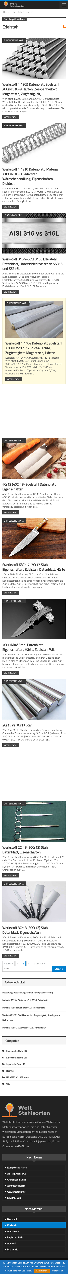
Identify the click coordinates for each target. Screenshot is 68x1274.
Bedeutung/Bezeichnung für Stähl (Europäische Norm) (27, 993)
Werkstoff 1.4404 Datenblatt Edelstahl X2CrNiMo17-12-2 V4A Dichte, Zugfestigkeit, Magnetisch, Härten (33, 348)
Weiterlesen (57, 1271)
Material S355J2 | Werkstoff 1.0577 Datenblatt (24, 1028)
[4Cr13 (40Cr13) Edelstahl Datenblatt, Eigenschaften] (34, 458)
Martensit (12, 1249)
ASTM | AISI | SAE (16, 1173)
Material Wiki (14, 1197)
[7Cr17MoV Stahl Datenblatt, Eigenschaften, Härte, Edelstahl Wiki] (34, 619)
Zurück (9, 963)
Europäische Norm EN (14, 40)
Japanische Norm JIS (15, 1064)
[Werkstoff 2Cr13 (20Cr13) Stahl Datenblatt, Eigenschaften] (34, 821)
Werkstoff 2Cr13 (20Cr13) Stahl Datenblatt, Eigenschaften (25, 849)
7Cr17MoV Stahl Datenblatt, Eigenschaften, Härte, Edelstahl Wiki (29, 647)
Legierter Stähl (15, 1237)
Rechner (10, 1071)
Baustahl (12, 1219)
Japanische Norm (16, 1185)
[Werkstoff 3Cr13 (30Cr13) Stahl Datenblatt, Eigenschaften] (34, 901)
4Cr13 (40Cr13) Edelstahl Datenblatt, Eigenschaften (29, 486)
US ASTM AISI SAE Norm (14, 215)
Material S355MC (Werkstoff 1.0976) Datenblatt (25, 1000)
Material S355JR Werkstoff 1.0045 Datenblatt (23, 1008)
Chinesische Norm (16, 1179)
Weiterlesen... (11, 117)
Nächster (38, 963)
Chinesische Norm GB (14, 440)
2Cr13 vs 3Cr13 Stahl (17, 725)
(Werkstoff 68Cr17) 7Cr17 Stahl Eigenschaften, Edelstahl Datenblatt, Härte (33, 567)
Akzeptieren (41, 1271)
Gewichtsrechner (16, 1191)
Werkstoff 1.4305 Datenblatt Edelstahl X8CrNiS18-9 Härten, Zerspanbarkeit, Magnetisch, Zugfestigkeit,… (30, 89)
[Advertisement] (34, 410)
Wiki (8, 1084)
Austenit (11, 1243)
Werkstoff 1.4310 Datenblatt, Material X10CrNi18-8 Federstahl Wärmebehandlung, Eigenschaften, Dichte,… (30, 176)
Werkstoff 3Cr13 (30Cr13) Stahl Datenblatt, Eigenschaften (25, 930)
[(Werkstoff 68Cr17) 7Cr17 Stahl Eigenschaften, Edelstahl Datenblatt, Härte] (34, 538)
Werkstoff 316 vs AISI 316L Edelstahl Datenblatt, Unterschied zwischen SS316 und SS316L (32, 264)
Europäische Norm (17, 1167)
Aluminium (13, 1231)
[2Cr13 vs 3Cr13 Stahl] (34, 699)
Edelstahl (12, 1225)
